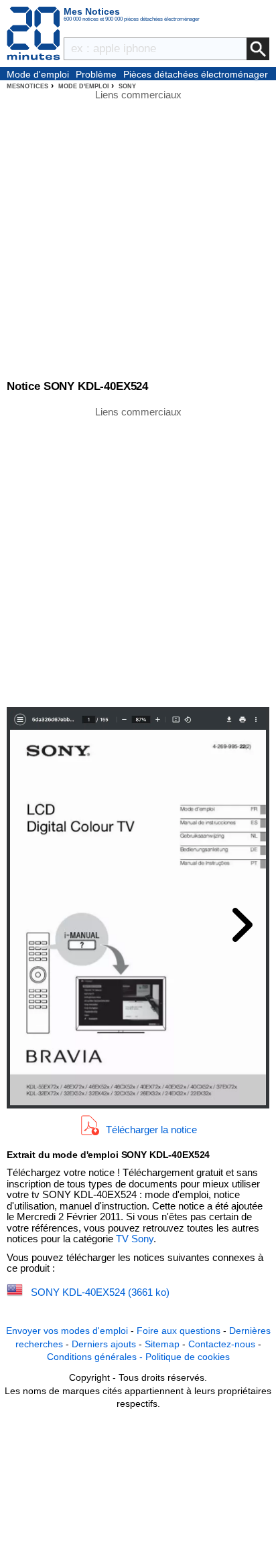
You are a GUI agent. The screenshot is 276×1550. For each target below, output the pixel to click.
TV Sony (134, 1238)
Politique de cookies (187, 1356)
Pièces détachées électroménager (195, 74)
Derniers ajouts (104, 1344)
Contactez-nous (221, 1344)
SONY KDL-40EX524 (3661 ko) (100, 1292)
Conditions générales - (96, 1356)
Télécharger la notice (151, 1129)
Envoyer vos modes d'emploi (67, 1330)
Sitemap (162, 1344)
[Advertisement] (138, 556)
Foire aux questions (178, 1330)
